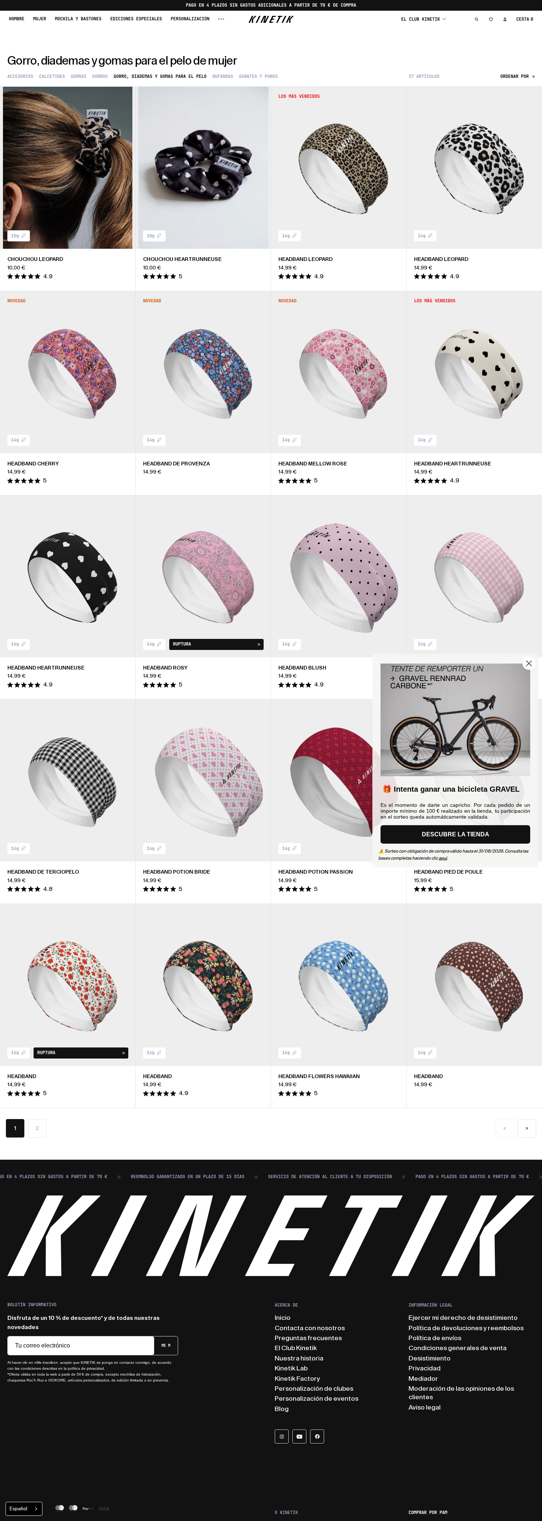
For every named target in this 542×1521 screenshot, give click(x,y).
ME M (165, 1345)
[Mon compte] (504, 19)
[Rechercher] (476, 19)
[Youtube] (299, 1436)
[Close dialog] (528, 663)
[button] (423, 19)
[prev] (11, 168)
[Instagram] (282, 1436)
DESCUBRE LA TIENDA (455, 834)
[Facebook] (317, 1436)
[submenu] (221, 19)
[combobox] (24, 1509)
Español (18, 1508)
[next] (124, 168)
